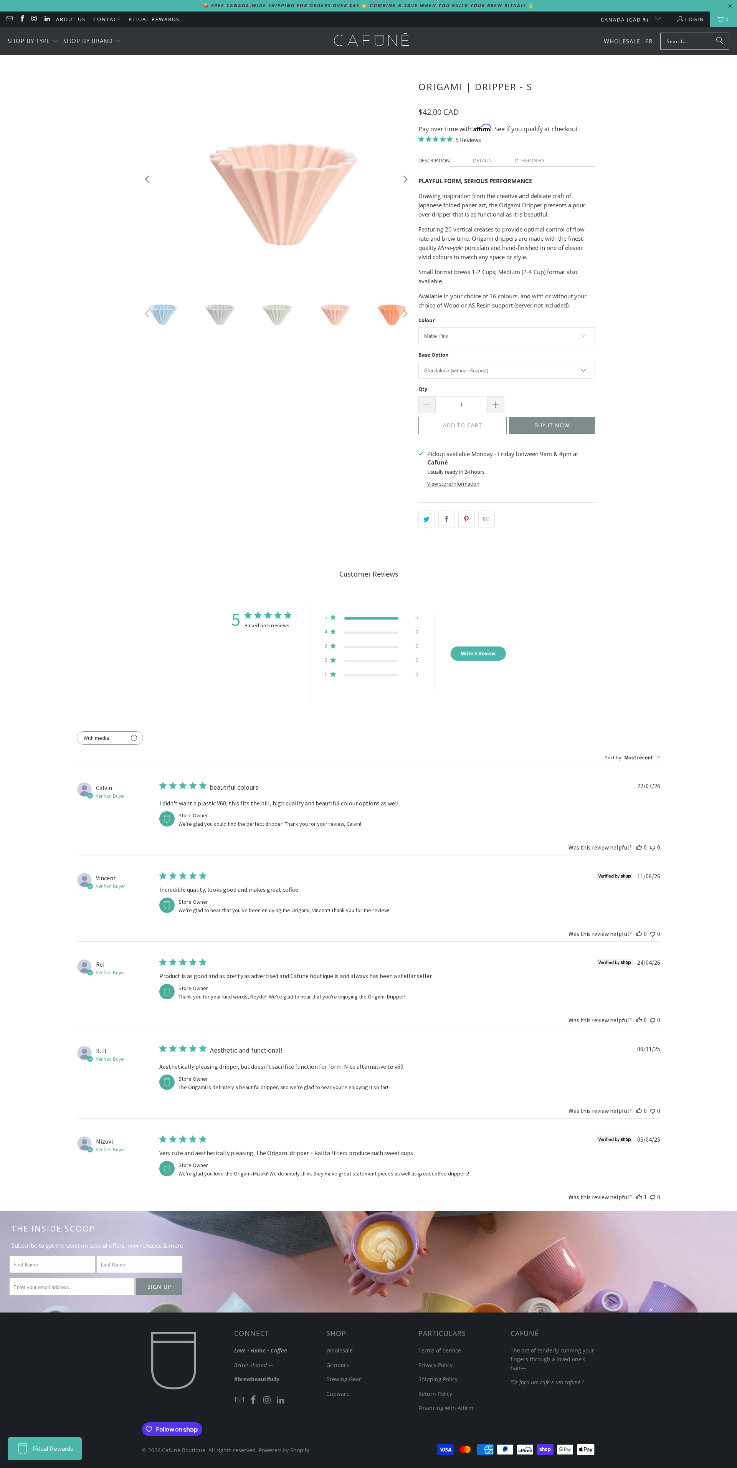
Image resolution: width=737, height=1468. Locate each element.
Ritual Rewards (154, 19)
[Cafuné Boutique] (371, 41)
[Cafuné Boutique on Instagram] (34, 19)
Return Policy (435, 1393)
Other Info (529, 160)
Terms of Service (439, 1350)
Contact (107, 19)
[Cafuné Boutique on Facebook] (21, 19)
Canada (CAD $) (626, 19)
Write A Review (478, 653)
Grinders (337, 1365)
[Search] (719, 41)
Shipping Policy (438, 1379)
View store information (453, 483)
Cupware (337, 1393)
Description (434, 160)
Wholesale (339, 1350)
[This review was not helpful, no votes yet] (652, 847)
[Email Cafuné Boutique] (9, 19)
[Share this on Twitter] (426, 519)
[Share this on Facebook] (446, 519)
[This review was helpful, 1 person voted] (639, 1197)
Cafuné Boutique (183, 1450)
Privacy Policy (435, 1365)
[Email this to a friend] (486, 519)
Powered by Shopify (284, 1450)
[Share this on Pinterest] (466, 519)
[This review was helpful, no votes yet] (639, 847)
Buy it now (552, 425)
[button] (33, 41)
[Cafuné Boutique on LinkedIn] (46, 19)
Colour (426, 320)
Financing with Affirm (445, 1408)
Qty (422, 388)
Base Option (433, 354)
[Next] (405, 179)
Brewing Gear (343, 1379)
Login (694, 19)
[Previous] (148, 179)
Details (482, 160)
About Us (71, 19)
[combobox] (632, 757)
